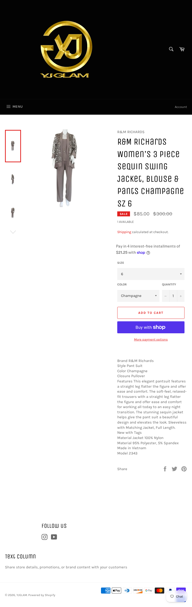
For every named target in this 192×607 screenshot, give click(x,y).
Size (120, 262)
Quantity (169, 284)
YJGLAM (21, 595)
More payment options (151, 339)
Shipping (124, 232)
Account (181, 107)
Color (122, 284)
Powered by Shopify (41, 595)
